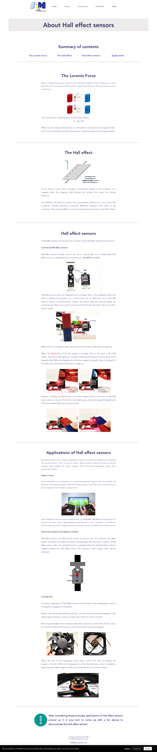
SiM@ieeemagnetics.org (78, 743)
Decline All (137, 749)
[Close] (154, 748)
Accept (147, 749)
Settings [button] (127, 749)
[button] (67, 6)
